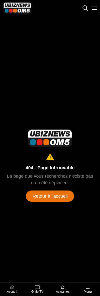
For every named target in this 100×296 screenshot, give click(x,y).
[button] (85, 8)
